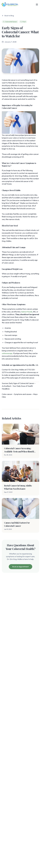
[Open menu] (37, 4)
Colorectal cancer (9, 80)
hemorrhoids (26, 312)
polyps (21, 135)
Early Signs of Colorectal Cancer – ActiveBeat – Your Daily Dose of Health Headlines (18, 386)
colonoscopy (7, 353)
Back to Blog (9, 16)
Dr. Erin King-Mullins (20, 176)
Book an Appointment (20, 567)
